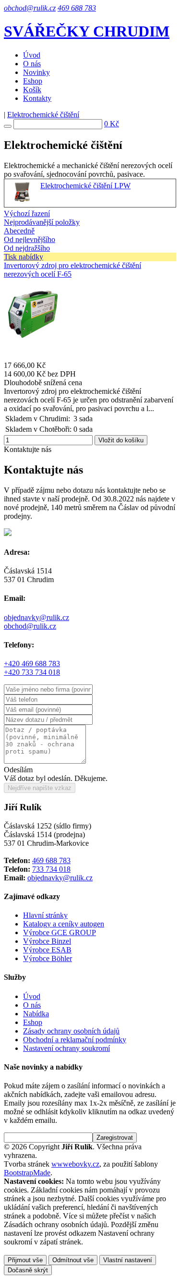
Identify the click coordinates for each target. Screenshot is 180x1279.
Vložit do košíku (121, 440)
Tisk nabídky (23, 257)
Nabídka (36, 1014)
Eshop (32, 81)
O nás (32, 64)
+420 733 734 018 (32, 672)
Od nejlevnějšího (29, 239)
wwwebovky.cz (75, 1164)
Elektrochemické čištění (43, 114)
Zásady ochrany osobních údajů (71, 1031)
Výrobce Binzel (47, 941)
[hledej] (8, 126)
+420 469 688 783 (32, 663)
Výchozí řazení (27, 213)
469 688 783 (77, 8)
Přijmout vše (25, 1260)
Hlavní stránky (45, 915)
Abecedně (19, 231)
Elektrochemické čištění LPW (85, 186)
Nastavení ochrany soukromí (66, 1048)
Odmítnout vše (73, 1260)
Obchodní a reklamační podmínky (74, 1039)
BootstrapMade (27, 1173)
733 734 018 (51, 869)
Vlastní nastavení (127, 1260)
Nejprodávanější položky (42, 222)
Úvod (31, 55)
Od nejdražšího (27, 248)
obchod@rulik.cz (30, 8)
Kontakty (37, 98)
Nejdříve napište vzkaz (40, 788)
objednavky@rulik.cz (36, 617)
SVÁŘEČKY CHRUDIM (86, 31)
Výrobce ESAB (47, 950)
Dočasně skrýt (28, 1270)
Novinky (36, 72)
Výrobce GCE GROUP (59, 932)
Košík (32, 89)
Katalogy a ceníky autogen (63, 924)
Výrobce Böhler (47, 958)
